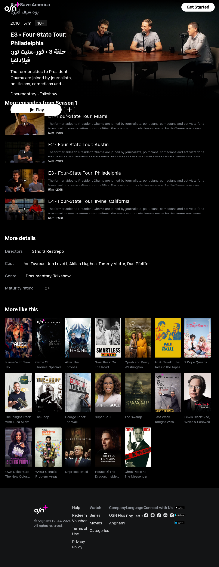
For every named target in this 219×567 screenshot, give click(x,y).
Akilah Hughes (83, 263)
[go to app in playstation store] (180, 522)
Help (76, 507)
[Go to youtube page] (165, 516)
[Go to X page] (172, 516)
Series (95, 515)
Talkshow (62, 276)
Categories (99, 530)
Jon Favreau (34, 263)
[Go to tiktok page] (159, 516)
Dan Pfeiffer (138, 263)
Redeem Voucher (79, 518)
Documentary (38, 276)
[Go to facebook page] (146, 516)
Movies (96, 523)
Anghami (117, 523)
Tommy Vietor (112, 263)
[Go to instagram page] (152, 516)
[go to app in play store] (180, 515)
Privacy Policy (78, 544)
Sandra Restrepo (48, 251)
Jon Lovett (57, 263)
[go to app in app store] (180, 507)
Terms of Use (79, 531)
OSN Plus (117, 515)
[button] (198, 7)
